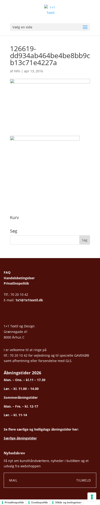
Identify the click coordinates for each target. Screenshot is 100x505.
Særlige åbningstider (20, 438)
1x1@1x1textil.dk (29, 300)
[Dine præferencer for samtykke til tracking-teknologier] (91, 496)
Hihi (17, 71)
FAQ (7, 272)
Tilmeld (83, 480)
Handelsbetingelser (19, 278)
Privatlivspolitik (16, 283)
